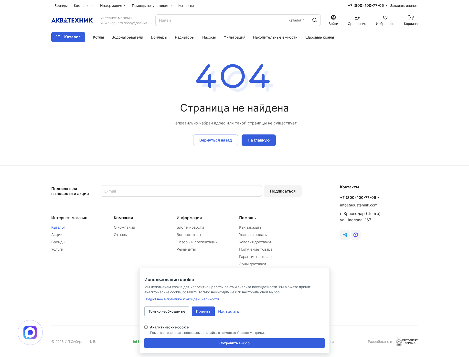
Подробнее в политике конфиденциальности (181, 299)
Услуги (57, 249)
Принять (203, 311)
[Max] (356, 235)
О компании (124, 227)
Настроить (228, 311)
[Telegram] (345, 235)
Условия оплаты (253, 234)
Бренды (58, 242)
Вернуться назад (215, 140)
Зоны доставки (252, 264)
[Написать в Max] (30, 332)
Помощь (247, 217)
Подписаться (283, 191)
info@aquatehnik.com (358, 205)
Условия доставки (255, 242)
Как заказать (250, 227)
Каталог (58, 227)
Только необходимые (167, 311)
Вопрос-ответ (189, 234)
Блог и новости (190, 227)
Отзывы (121, 234)
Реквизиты (186, 249)
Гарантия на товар (255, 256)
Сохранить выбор (234, 343)
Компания (123, 217)
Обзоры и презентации (197, 242)
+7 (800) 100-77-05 (366, 5)
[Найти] (315, 20)
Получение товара (255, 249)
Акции (57, 234)
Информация (189, 217)
